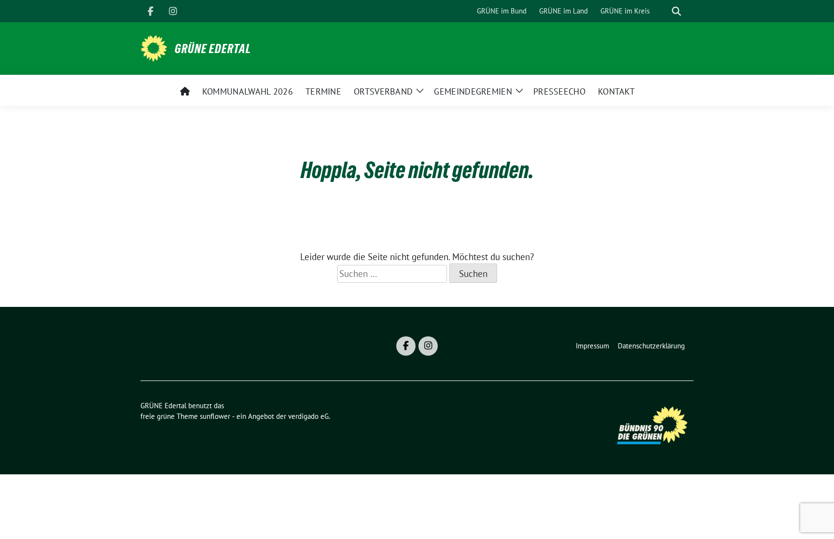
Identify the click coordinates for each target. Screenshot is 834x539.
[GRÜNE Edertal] (153, 47)
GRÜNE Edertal (213, 48)
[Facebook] (150, 11)
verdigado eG (308, 416)
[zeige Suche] (676, 11)
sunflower (215, 416)
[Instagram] (172, 11)
